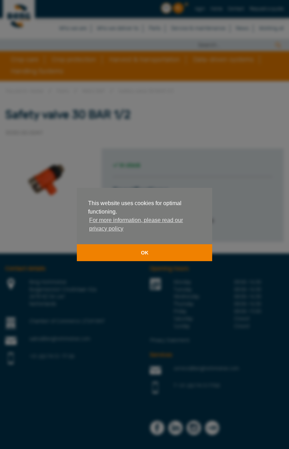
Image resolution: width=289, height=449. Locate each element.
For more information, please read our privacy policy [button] (136, 224)
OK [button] (144, 253)
